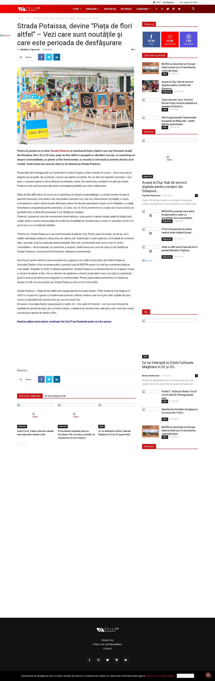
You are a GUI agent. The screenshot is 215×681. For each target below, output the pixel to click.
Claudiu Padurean (151, 195)
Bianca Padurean (150, 375)
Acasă (21, 18)
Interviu (126, 8)
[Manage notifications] (208, 675)
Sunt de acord (185, 675)
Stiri (76, 8)
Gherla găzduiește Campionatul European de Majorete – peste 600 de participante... (179, 121)
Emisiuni (91, 8)
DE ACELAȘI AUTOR (55, 396)
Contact (107, 648)
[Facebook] (156, 9)
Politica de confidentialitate (107, 644)
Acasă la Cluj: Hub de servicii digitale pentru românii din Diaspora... (177, 85)
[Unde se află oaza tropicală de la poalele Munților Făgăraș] (150, 251)
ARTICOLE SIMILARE (30, 396)
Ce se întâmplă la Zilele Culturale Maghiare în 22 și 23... (167, 365)
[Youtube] (179, 9)
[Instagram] (162, 9)
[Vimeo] (173, 9)
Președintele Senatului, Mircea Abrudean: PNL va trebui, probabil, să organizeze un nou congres (76, 434)
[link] (60, 150)
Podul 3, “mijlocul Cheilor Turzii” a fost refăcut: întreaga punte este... (179, 395)
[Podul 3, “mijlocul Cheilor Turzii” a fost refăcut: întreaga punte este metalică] (150, 396)
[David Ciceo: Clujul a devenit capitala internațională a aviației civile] (35, 415)
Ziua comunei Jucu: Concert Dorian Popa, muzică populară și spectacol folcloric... (179, 103)
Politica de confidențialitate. (160, 675)
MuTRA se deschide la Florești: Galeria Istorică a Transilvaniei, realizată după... (179, 67)
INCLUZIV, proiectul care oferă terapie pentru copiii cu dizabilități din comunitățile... (178, 214)
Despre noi (107, 640)
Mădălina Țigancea (30, 49)
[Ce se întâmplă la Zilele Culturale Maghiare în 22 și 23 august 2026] (116, 415)
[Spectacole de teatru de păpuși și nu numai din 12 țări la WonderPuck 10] (150, 413)
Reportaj (110, 8)
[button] (193, 9)
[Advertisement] (76, 357)
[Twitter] (167, 9)
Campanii (142, 8)
